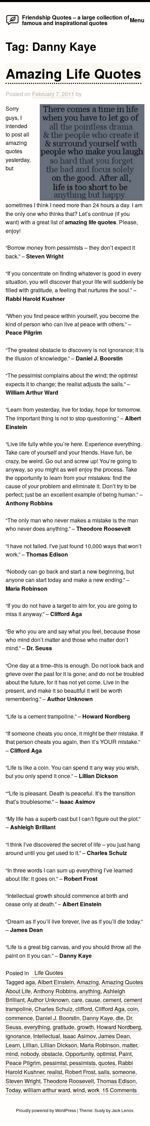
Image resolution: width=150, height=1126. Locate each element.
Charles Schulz (54, 1008)
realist (54, 1071)
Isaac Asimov (79, 1036)
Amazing (88, 982)
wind (79, 1090)
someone (123, 1071)
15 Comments (121, 1090)
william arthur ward (46, 1090)
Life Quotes (49, 972)
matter (129, 1045)
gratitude (63, 1027)
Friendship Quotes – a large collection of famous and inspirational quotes (75, 20)
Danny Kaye (97, 1018)
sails (104, 1071)
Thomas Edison (116, 1081)
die (119, 1018)
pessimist (55, 1062)
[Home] (12, 24)
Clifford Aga (110, 1008)
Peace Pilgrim (23, 1062)
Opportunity (79, 1053)
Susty (100, 1110)
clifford (83, 1008)
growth (85, 1027)
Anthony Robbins (54, 991)
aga (30, 982)
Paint (125, 1053)
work (93, 1090)
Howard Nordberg (119, 1027)
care (77, 999)
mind (12, 1053)
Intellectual (46, 1036)
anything (89, 991)
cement (112, 999)
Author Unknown (48, 999)
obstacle (52, 1053)
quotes (106, 1062)
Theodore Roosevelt (68, 1081)
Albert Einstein (56, 982)
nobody (30, 1053)
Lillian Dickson (58, 1045)
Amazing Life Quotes (73, 73)
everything (37, 1027)
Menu (137, 20)
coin (132, 1008)
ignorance (18, 1036)
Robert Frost (80, 1071)
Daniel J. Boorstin (58, 1018)
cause (92, 999)
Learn (13, 1045)
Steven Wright (23, 1081)
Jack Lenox (122, 1110)
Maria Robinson (99, 1045)
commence (19, 1018)
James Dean (114, 1036)
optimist (106, 1053)
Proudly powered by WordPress (46, 1110)
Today (13, 1090)
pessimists (82, 1062)
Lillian (30, 1045)
